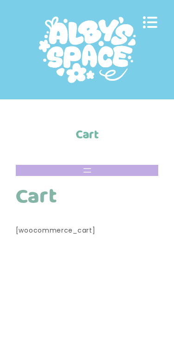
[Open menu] (87, 170)
